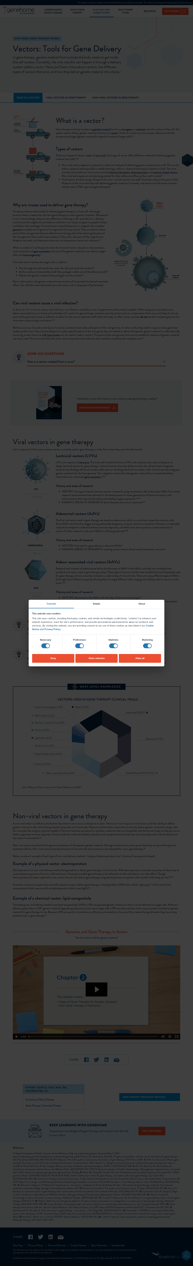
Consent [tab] (51, 603)
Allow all (139, 658)
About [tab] (141, 603)
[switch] (79, 645)
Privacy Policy (52, 629)
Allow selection (97, 658)
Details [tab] (96, 603)
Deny (53, 658)
